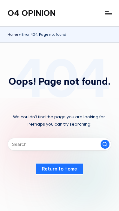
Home (13, 34)
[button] (105, 144)
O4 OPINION (32, 13)
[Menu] (108, 13)
